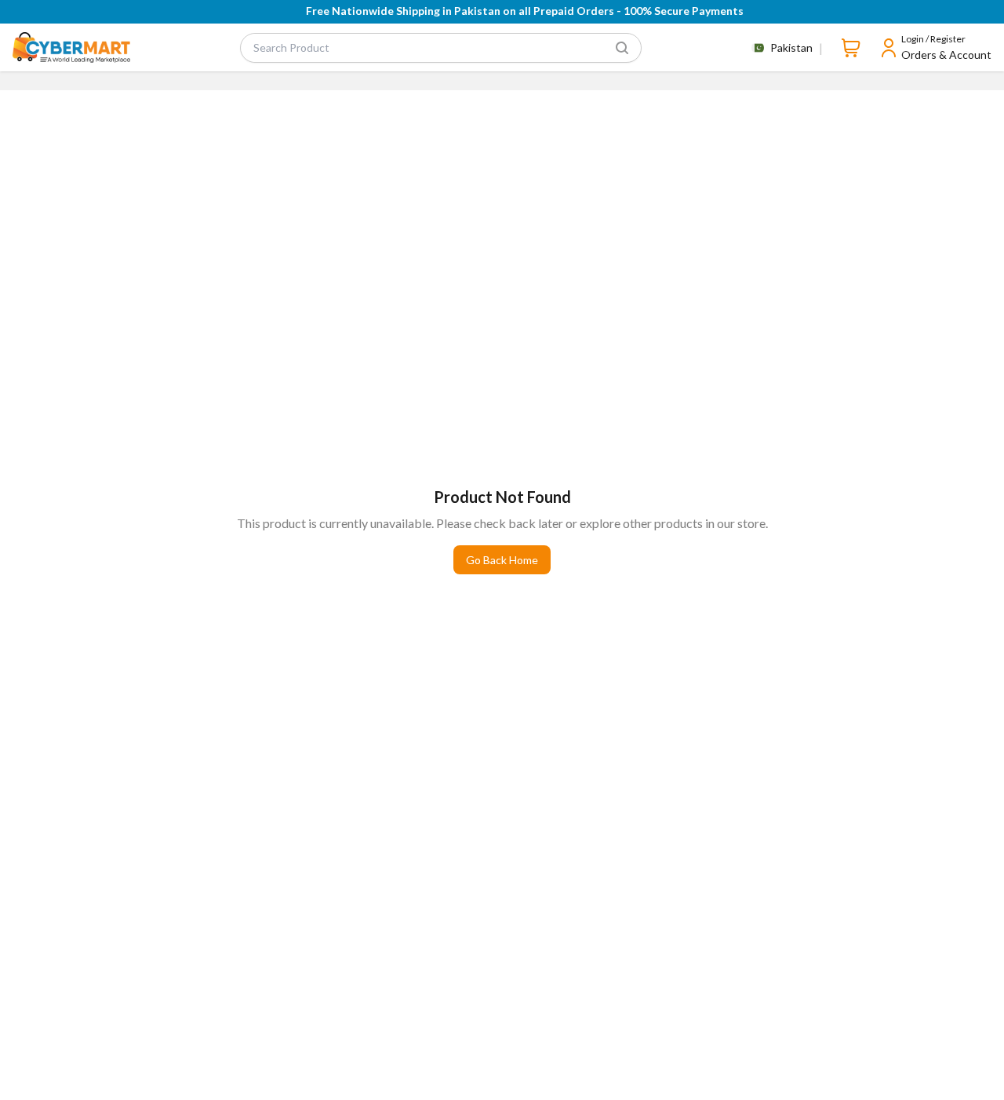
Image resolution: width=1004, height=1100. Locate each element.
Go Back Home (502, 559)
